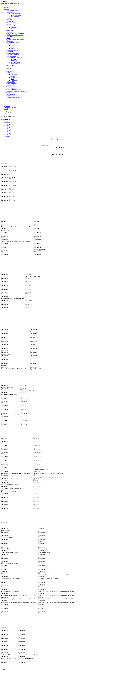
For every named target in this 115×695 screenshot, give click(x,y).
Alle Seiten (7, 136)
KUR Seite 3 (7, 127)
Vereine (6, 66)
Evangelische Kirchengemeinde (15, 33)
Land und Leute (8, 36)
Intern (5, 113)
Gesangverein (11, 85)
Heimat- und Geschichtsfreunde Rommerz (12, 3)
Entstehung (14, 74)
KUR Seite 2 (7, 125)
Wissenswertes (15, 29)
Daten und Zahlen (15, 27)
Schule (9, 24)
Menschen (13, 25)
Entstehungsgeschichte (13, 10)
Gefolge (13, 79)
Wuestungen (14, 60)
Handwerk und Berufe (13, 42)
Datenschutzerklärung (10, 107)
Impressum (7, 106)
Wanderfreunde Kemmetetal (14, 89)
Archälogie (14, 59)
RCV (8, 73)
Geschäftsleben (11, 30)
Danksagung (7, 112)
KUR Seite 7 (7, 133)
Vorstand (9, 18)
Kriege (9, 38)
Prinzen (13, 76)
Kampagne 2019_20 (9, 122)
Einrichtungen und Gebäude (11, 22)
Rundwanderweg (15, 63)
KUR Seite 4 (7, 128)
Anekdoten (10, 51)
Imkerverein (10, 70)
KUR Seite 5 (7, 130)
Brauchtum (10, 41)
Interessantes (14, 80)
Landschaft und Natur (13, 54)
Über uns (6, 9)
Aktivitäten (10, 12)
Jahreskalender (15, 16)
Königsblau (10, 71)
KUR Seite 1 (7, 124)
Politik (12, 45)
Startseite (6, 7)
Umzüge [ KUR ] (15, 77)
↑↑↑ (2, 103)
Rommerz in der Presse (13, 97)
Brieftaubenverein (12, 83)
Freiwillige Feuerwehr (13, 88)
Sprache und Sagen (12, 50)
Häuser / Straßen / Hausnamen (15, 39)
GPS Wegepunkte (15, 62)
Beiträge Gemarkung (16, 57)
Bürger (12, 48)
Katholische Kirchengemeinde (15, 35)
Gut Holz (9, 68)
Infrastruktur (10, 32)
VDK (8, 86)
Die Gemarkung (11, 56)
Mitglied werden (11, 21)
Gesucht (9, 19)
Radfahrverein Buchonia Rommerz (16, 91)
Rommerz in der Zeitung (13, 53)
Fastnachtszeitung (12, 95)
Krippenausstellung (16, 15)
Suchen (3, 1)
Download (7, 92)
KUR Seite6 (7, 132)
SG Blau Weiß (11, 82)
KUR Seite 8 (7, 135)
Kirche (12, 47)
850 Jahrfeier (10, 65)
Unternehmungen (15, 13)
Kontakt (6, 109)
